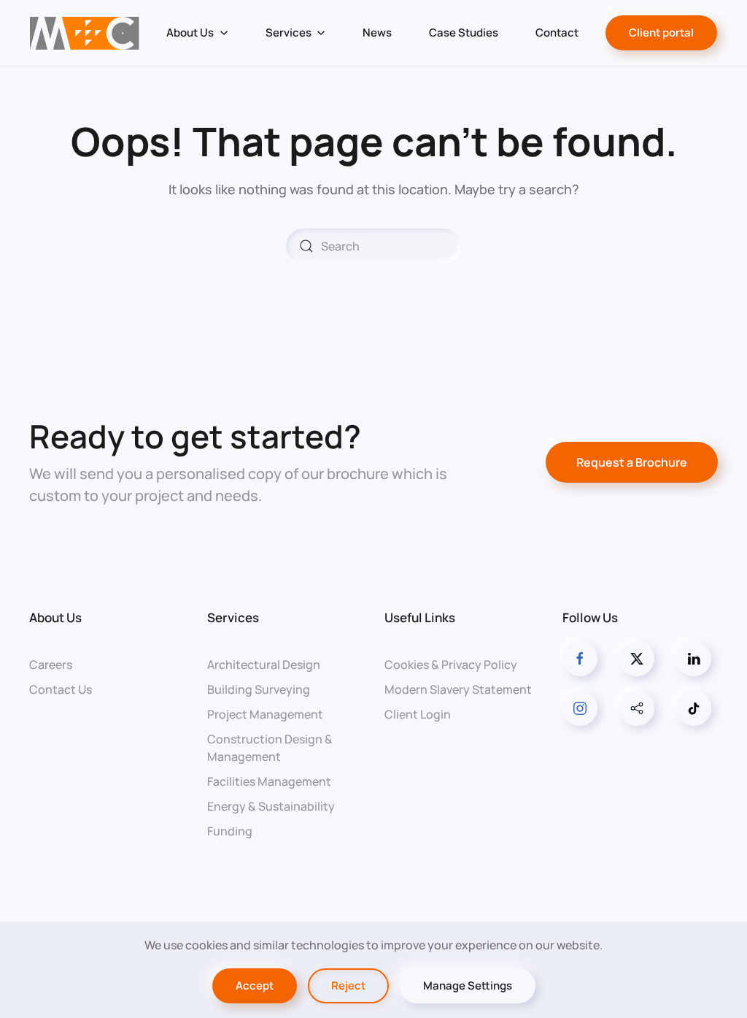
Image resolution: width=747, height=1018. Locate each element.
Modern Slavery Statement (458, 689)
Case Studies (463, 32)
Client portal (661, 32)
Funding (229, 831)
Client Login (417, 714)
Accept (255, 985)
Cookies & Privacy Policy (450, 665)
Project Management (265, 714)
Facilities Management (269, 781)
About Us (55, 617)
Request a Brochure (631, 462)
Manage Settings (467, 985)
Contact (556, 32)
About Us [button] (190, 32)
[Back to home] (85, 33)
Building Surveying (258, 689)
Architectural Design (263, 665)
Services (233, 617)
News (377, 32)
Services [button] (288, 32)
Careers (50, 665)
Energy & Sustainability (271, 806)
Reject (348, 985)
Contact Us (60, 689)
